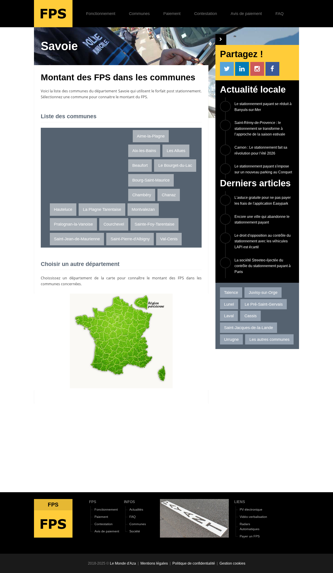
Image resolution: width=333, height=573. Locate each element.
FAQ (279, 13)
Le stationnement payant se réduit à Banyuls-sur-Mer (263, 107)
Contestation (205, 13)
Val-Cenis (169, 238)
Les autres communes (269, 339)
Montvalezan (143, 209)
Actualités (136, 509)
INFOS (129, 502)
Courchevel (114, 224)
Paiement (172, 13)
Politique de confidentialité (193, 563)
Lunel (229, 304)
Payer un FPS (250, 536)
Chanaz (169, 194)
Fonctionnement (100, 13)
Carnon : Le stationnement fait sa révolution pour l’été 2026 (260, 150)
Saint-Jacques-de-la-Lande (248, 327)
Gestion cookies (232, 563)
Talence (231, 292)
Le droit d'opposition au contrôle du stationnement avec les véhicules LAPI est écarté (262, 241)
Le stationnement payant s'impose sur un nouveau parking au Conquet (263, 169)
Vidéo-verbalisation (253, 517)
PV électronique (251, 509)
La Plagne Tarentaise (102, 209)
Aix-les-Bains (144, 150)
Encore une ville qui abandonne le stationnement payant (262, 219)
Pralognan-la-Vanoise (73, 224)
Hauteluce (63, 209)
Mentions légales (154, 563)
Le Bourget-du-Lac (175, 165)
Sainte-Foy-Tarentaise (154, 224)
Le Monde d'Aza (123, 563)
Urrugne (231, 339)
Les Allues (176, 150)
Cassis (250, 315)
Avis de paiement (246, 13)
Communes (139, 13)
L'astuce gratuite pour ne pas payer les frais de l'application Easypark (262, 200)
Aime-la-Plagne (151, 136)
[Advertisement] (86, 162)
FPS (92, 502)
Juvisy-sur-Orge (263, 292)
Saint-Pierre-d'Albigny (130, 238)
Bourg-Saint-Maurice (151, 180)
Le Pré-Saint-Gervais (264, 304)
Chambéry (141, 194)
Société (134, 531)
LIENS (239, 502)
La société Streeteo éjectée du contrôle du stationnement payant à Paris (262, 266)
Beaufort (140, 165)
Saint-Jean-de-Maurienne (77, 238)
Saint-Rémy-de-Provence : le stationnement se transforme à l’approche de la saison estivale (259, 128)
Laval (229, 315)
